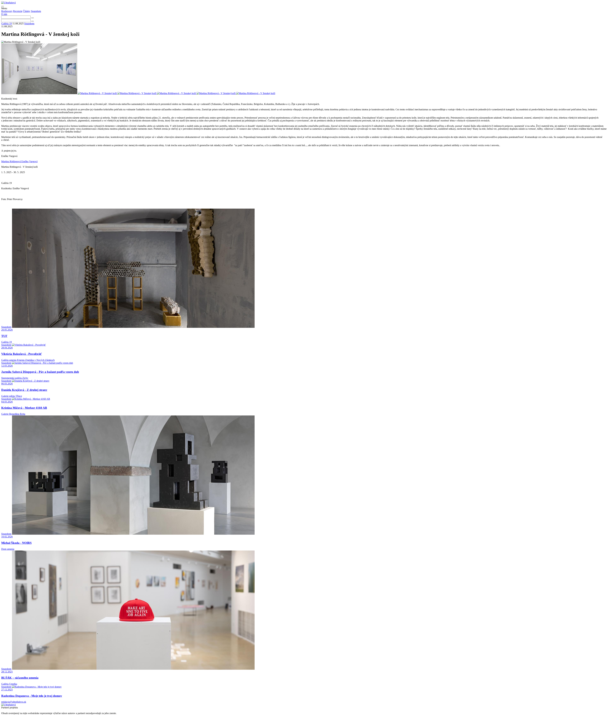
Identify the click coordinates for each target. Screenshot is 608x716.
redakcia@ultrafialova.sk (13, 701)
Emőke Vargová (29, 161)
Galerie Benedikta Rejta (13, 414)
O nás (4, 14)
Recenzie (17, 11)
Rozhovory (7, 11)
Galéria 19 (6, 23)
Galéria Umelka (9, 684)
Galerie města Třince (11, 396)
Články (26, 11)
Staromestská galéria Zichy (14, 378)
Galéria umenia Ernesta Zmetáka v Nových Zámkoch (28, 360)
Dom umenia (7, 549)
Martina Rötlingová (11, 161)
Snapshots (36, 11)
